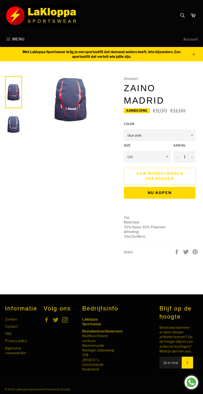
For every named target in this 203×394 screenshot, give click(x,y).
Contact (11, 326)
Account (190, 39)
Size (127, 145)
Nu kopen (160, 193)
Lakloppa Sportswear (29, 389)
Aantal (179, 145)
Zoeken (11, 319)
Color (129, 124)
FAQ (8, 333)
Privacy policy (16, 341)
